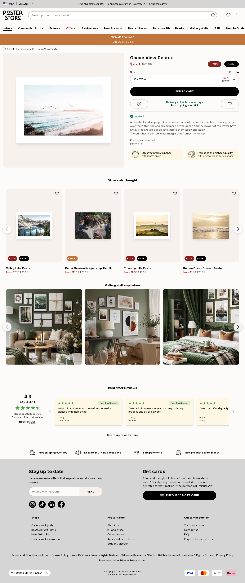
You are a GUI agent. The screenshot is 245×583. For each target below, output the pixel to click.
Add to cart (184, 91)
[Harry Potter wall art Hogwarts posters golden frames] (201, 327)
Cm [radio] (231, 72)
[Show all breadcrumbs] (7, 49)
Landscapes (23, 49)
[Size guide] (139, 103)
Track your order (194, 525)
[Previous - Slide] (6, 229)
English (24, 3)
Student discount (118, 543)
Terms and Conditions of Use (29, 555)
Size (132, 72)
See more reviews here (122, 435)
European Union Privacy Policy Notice (122, 560)
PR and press (115, 530)
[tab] (228, 15)
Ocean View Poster (47, 49)
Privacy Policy (225, 555)
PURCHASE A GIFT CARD (182, 495)
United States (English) (29, 573)
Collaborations (116, 534)
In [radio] (237, 72)
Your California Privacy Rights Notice (95, 555)
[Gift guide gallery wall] (44, 327)
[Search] (213, 15)
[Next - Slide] (238, 229)
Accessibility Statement (122, 539)
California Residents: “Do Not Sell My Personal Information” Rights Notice (167, 555)
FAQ (186, 534)
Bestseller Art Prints (43, 530)
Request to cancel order (199, 539)
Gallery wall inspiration (45, 539)
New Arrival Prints (42, 534)
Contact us (191, 530)
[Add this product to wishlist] (230, 103)
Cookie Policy (60, 555)
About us (113, 525)
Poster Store (131, 571)
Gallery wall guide (42, 525)
